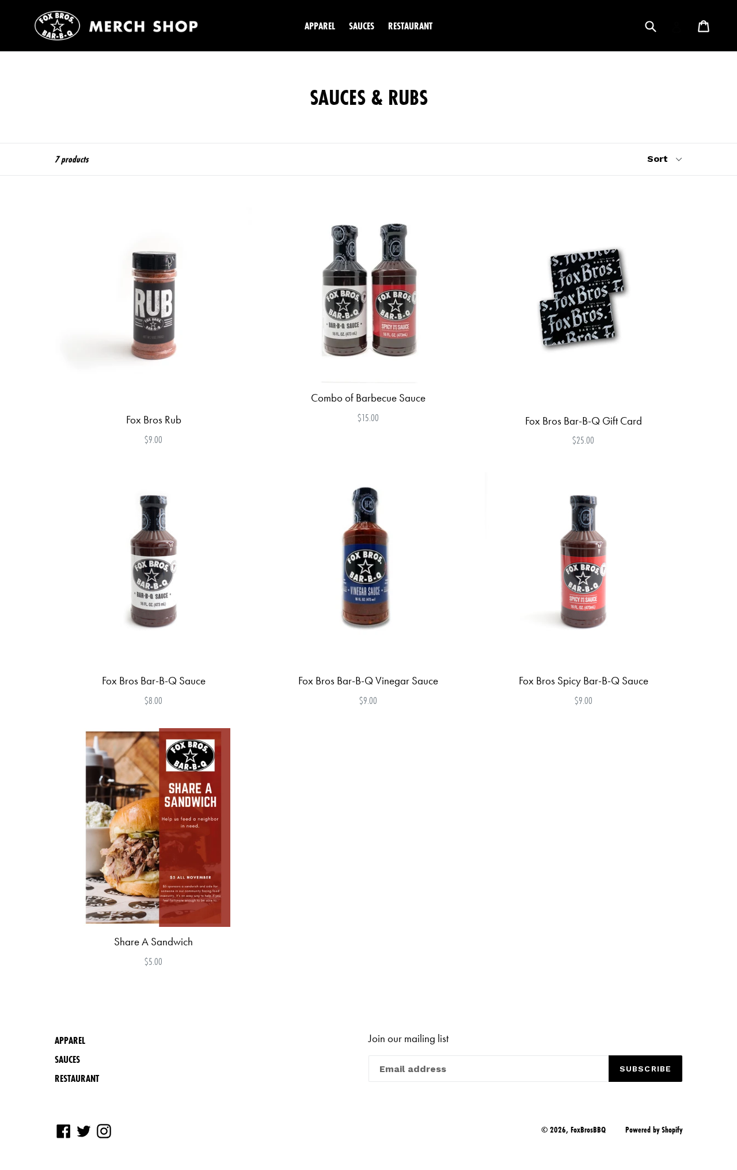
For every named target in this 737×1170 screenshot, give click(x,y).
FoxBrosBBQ (588, 1129)
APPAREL (320, 25)
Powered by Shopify (653, 1129)
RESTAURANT (410, 25)
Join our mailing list (408, 1039)
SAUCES (361, 25)
